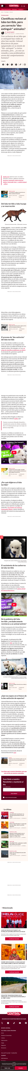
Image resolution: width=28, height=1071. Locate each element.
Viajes (2, 1043)
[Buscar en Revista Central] (22, 6)
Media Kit (3, 1045)
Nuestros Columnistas (6, 1035)
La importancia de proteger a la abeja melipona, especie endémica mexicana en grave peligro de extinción (17, 471)
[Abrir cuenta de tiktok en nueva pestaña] (14, 1023)
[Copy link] (20, 64)
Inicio (2, 12)
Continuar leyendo (14, 938)
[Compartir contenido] (1, 537)
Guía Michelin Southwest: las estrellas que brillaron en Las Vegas (17, 815)
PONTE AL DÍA (12, 191)
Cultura (12, 822)
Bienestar (14, 9)
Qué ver (12, 841)
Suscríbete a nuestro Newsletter (8, 1030)
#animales (11, 180)
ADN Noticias (4, 1058)
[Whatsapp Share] (12, 64)
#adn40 (5, 182)
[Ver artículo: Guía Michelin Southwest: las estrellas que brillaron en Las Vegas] (4, 815)
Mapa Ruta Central (5, 9)
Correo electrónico (7, 786)
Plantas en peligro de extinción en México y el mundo (18, 685)
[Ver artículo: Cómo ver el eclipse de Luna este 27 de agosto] (4, 854)
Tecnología (6, 12)
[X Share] (7, 64)
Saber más (7, 1068)
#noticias (20, 180)
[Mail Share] (25, 64)
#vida (16, 180)
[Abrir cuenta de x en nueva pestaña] (2, 1023)
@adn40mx (6, 177)
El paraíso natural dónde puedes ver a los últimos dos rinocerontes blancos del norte (17, 760)
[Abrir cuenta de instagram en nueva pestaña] (8, 1023)
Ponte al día (13, 831)
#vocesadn (11, 182)
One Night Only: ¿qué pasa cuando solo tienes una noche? (18, 843)
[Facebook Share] (3, 64)
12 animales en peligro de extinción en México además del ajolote (17, 193)
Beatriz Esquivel (10, 32)
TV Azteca (3, 1060)
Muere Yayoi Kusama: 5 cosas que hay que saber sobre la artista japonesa (18, 825)
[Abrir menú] (24, 6)
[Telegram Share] (16, 64)
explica (16, 418)
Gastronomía (4, 1040)
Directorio (3, 1047)
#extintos (5, 180)
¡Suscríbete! (14, 793)
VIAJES (10, 757)
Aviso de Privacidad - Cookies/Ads (9, 1053)
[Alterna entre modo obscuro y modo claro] (3, 6)
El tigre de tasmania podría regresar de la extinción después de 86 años (17, 326)
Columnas (21, 9)
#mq (15, 182)
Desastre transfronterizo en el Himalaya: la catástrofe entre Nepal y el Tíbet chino (17, 835)
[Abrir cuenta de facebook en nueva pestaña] (26, 1023)
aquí (15, 752)
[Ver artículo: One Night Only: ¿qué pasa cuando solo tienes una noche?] (4, 844)
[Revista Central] (14, 6)
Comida (12, 812)
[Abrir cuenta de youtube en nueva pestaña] (20, 1023)
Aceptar (21, 1068)
